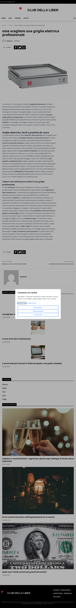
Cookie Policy (22, 303)
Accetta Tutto (38, 315)
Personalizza (38, 307)
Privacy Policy (32, 303)
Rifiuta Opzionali (38, 311)
